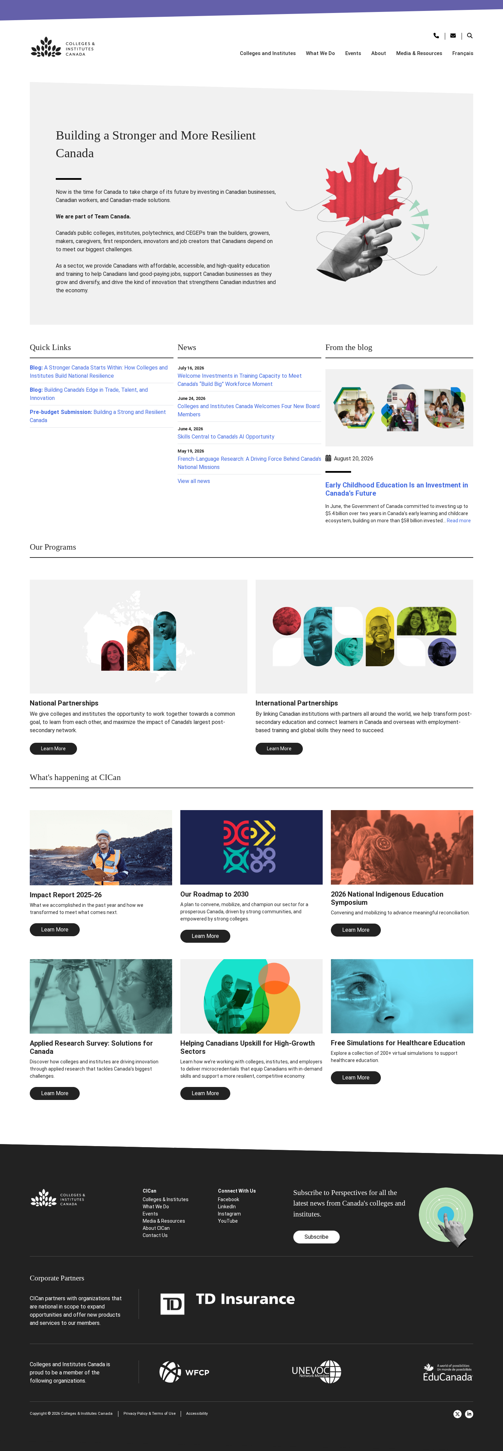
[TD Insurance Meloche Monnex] (227, 1303)
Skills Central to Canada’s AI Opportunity (226, 436)
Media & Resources (419, 53)
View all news (194, 481)
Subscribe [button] (316, 1237)
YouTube (228, 1221)
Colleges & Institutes (166, 1199)
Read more (459, 520)
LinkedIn (227, 1206)
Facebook (228, 1199)
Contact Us (155, 1235)
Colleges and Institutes (268, 53)
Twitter (457, 1414)
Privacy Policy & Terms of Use (150, 1413)
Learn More (54, 929)
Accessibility (197, 1413)
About (378, 53)
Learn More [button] (53, 748)
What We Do (320, 53)
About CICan (156, 1228)
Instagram (229, 1214)
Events (353, 53)
